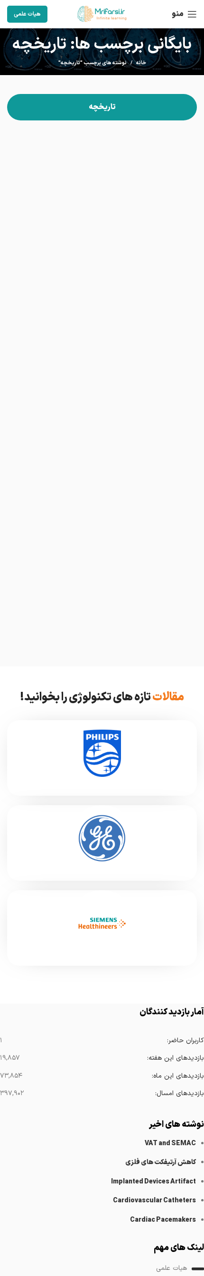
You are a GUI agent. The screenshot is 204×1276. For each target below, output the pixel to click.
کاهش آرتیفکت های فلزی (160, 1162)
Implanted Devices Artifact (153, 1182)
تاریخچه (102, 107)
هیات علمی (27, 14)
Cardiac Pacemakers (163, 1220)
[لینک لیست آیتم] (102, 1269)
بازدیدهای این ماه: (177, 1076)
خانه (141, 63)
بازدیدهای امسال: (179, 1093)
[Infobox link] (102, 758)
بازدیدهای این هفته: (175, 1058)
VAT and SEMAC (170, 1143)
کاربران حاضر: (185, 1041)
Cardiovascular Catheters (154, 1201)
